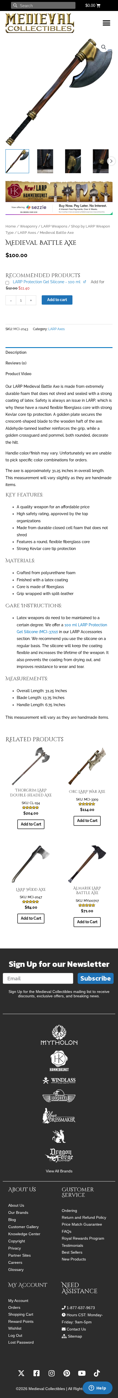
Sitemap (75, 1336)
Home (10, 226)
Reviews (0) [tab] (15, 363)
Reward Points (20, 1322)
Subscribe (95, 978)
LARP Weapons (54, 226)
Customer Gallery (23, 1227)
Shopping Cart (20, 1314)
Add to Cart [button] (31, 824)
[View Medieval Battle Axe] (17, 161)
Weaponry (28, 226)
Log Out (15, 1336)
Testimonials (72, 1245)
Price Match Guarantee (82, 1224)
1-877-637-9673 (81, 1308)
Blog (12, 1219)
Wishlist (14, 1328)
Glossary (16, 1269)
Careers (15, 1262)
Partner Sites (19, 1255)
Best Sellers (72, 1252)
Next (111, 161)
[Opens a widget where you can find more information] (97, 1388)
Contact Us (76, 1329)
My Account (18, 1301)
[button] (106, 23)
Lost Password (21, 1342)
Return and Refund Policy (84, 1217)
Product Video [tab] (18, 374)
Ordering (69, 1211)
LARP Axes (27, 233)
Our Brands (18, 1212)
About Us (16, 1205)
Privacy (14, 1248)
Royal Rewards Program (83, 1238)
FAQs (66, 1231)
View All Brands (59, 1171)
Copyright (16, 1241)
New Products (74, 1259)
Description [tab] (15, 352)
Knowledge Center (24, 1234)
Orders (14, 1308)
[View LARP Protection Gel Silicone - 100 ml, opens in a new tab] (84, 281)
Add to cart (57, 299)
